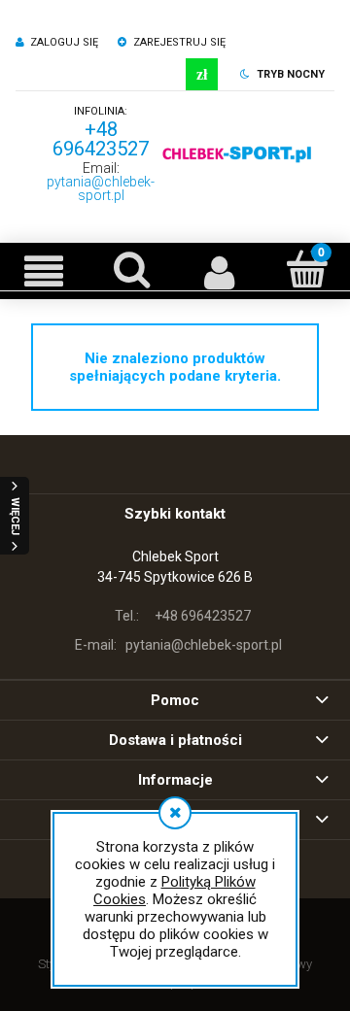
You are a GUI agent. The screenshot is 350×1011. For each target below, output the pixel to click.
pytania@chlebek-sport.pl (101, 188)
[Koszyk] (306, 269)
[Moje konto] (218, 271)
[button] (44, 271)
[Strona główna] (237, 154)
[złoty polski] (202, 74)
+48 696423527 (100, 139)
